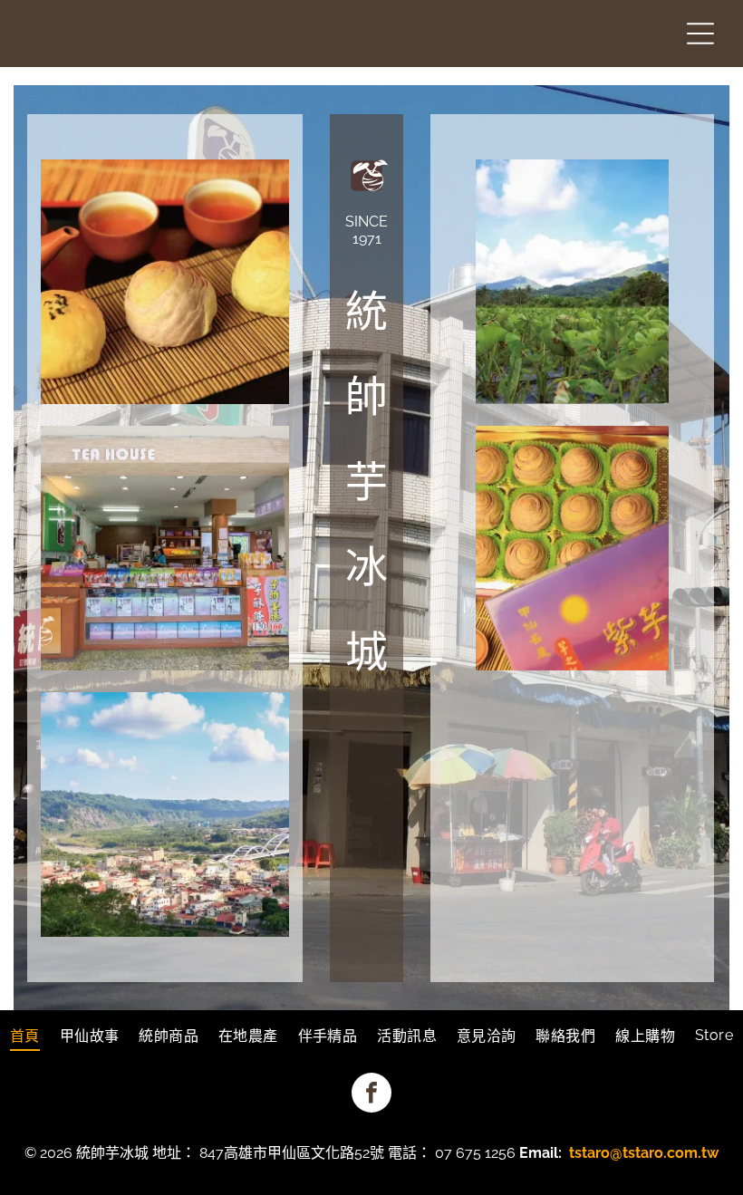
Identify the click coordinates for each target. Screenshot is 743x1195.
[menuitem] (24, 1034)
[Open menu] (700, 33)
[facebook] (371, 1095)
